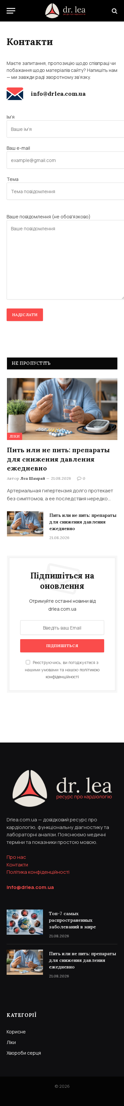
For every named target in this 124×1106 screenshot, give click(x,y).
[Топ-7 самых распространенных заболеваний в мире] (25, 922)
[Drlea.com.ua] (65, 11)
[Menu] (11, 10)
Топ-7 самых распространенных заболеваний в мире (72, 920)
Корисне (16, 1031)
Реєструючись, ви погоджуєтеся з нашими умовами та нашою (62, 670)
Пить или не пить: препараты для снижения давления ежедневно (58, 459)
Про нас (16, 857)
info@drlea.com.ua (58, 93)
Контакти (17, 864)
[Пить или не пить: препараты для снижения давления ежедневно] (62, 409)
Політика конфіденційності (38, 871)
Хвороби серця (24, 1053)
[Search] (113, 10)
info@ (30, 887)
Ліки (15, 436)
